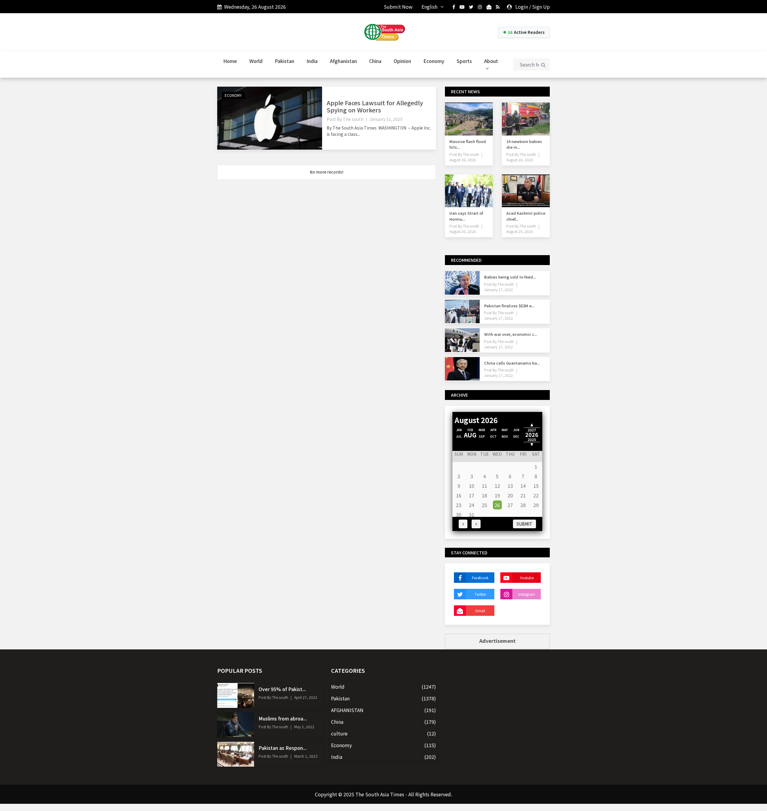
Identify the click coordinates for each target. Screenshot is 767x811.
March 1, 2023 (306, 756)
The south (353, 119)
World (255, 60)
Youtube (527, 577)
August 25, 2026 (519, 231)
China (375, 60)
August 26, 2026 (462, 159)
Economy (433, 60)
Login (521, 6)
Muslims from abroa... (283, 718)
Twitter (480, 594)
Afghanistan (343, 60)
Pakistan (284, 60)
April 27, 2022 (305, 697)
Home (230, 60)
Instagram (526, 594)
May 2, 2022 (304, 726)
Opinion (402, 60)
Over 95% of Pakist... (282, 689)
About (491, 60)
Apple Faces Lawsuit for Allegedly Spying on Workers (375, 106)
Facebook (480, 577)
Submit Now (398, 6)
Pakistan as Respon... (283, 747)
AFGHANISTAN (347, 710)
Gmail (480, 610)
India (312, 60)
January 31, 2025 (386, 119)
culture (339, 733)
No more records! (326, 172)
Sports (464, 60)
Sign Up (541, 6)
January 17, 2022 (498, 289)
